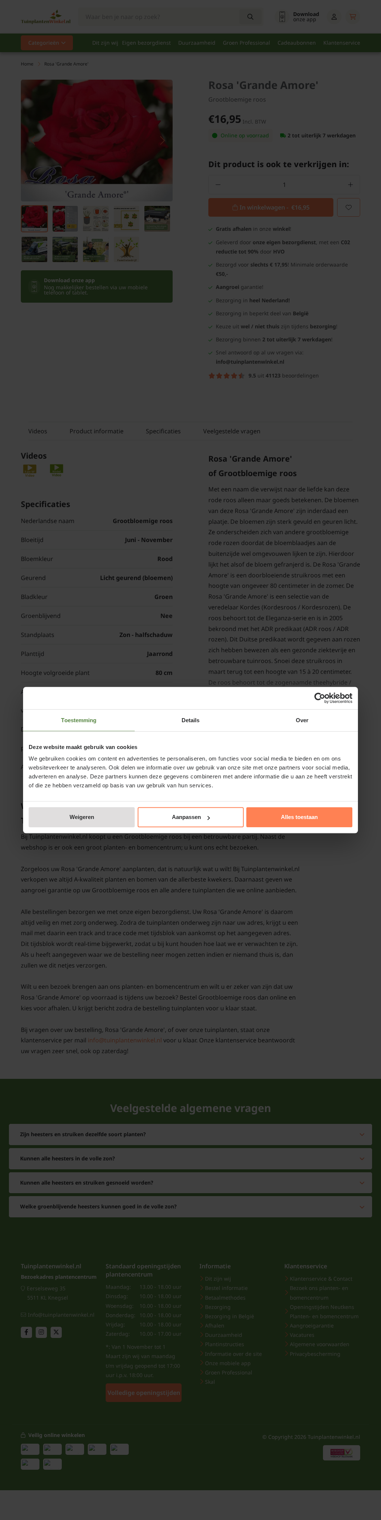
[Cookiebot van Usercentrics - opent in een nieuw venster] (319, 698)
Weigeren (82, 817)
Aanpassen (186, 817)
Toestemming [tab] (78, 720)
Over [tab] (302, 720)
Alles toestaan (299, 817)
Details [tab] (191, 720)
